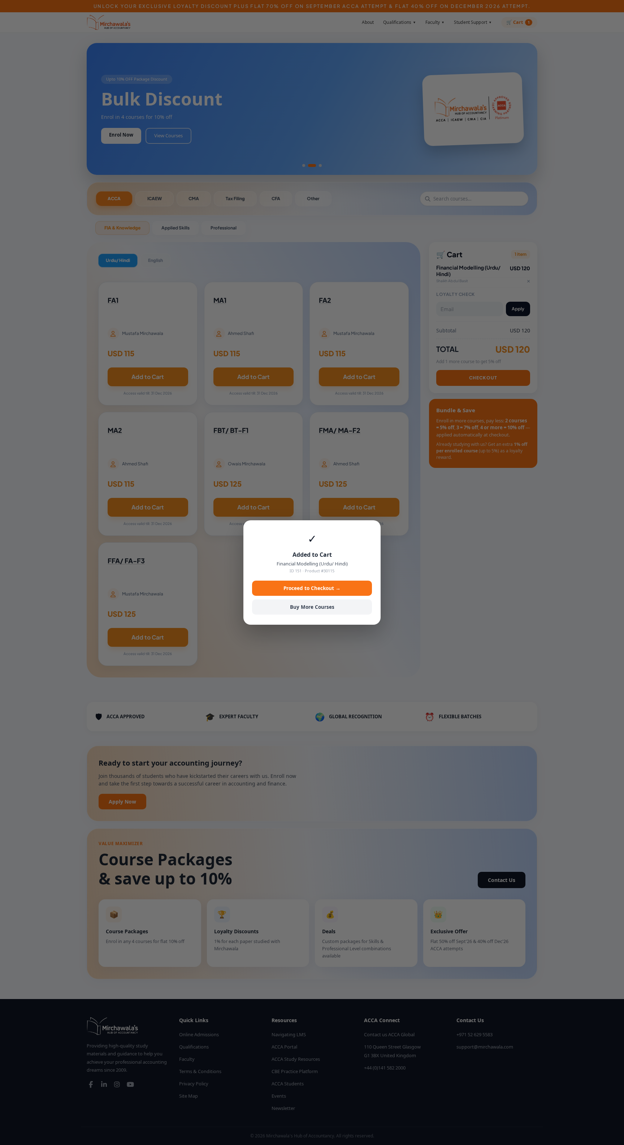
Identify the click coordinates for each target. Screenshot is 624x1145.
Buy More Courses (312, 607)
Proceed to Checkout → (312, 588)
